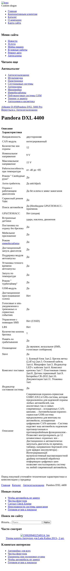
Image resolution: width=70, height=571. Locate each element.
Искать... (6, 522)
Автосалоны (15, 55)
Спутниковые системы (20, 83)
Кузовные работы (17, 49)
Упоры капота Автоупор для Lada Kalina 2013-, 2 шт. (35, 538)
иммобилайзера (10, 243)
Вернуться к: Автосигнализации (19, 109)
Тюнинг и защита (17, 98)
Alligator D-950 (9, 107)
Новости (12, 41)
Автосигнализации (18, 75)
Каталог (12, 17)
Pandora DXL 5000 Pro (30, 107)
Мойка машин (16, 46)
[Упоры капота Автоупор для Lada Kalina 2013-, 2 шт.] (35, 535)
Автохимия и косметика (21, 101)
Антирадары (15, 86)
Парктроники (15, 80)
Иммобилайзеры (17, 92)
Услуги (12, 43)
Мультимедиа (15, 78)
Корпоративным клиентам (22, 14)
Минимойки (15, 89)
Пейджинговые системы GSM (25, 95)
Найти (47, 522)
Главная (12, 11)
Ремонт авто (14, 52)
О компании (14, 20)
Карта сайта (14, 22)
